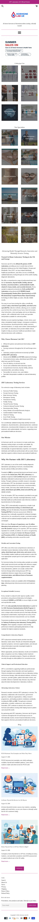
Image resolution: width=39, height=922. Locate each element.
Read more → (5, 768)
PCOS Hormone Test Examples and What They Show (16, 753)
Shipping (3, 889)
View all (19, 868)
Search (3, 880)
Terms (3, 884)
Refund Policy (5, 893)
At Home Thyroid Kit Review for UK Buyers (14, 800)
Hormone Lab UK (24, 915)
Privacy (3, 887)
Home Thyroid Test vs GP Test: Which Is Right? (14, 847)
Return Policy (5, 891)
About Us (4, 882)
